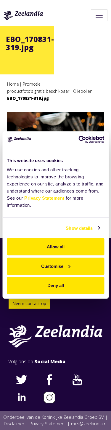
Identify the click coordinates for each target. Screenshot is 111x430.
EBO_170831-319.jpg (28, 98)
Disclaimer (14, 423)
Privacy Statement (44, 198)
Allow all (56, 246)
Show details (79, 227)
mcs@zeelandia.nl (89, 423)
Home (13, 84)
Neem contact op (29, 303)
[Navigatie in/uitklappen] (99, 15)
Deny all (55, 285)
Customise (52, 265)
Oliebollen (82, 91)
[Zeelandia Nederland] (23, 15)
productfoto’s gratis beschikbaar (38, 91)
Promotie (32, 84)
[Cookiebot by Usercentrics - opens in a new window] (79, 140)
